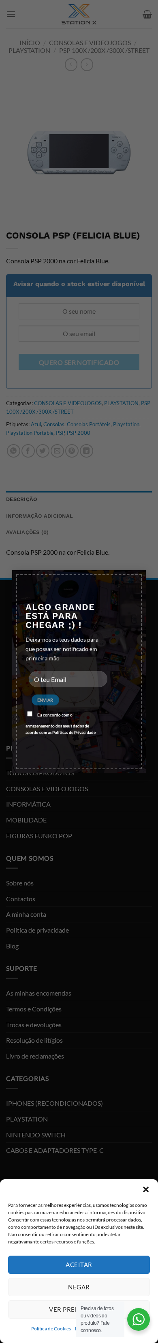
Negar (79, 1287)
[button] (146, 1189)
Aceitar (79, 1264)
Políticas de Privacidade (74, 732)
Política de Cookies (51, 1329)
